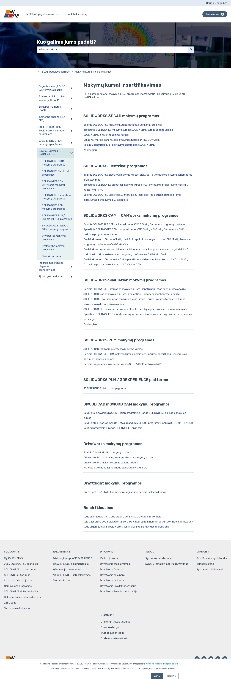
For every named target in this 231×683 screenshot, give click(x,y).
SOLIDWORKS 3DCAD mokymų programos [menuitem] (54, 163)
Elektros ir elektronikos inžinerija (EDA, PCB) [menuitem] (51, 98)
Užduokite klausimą (75, 14)
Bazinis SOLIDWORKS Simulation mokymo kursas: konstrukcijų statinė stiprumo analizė (134, 289)
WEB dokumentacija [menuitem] (112, 632)
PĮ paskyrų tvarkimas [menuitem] (50, 276)
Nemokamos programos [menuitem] (18, 586)
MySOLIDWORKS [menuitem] (13, 558)
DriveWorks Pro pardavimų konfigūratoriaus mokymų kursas (118, 457)
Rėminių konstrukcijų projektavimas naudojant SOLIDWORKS (119, 144)
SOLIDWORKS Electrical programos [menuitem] (55, 173)
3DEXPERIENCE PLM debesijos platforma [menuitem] (50, 142)
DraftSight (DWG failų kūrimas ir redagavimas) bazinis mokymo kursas (124, 492)
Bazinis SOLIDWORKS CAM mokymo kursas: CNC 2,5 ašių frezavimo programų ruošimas (134, 224)
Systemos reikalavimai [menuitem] (17, 608)
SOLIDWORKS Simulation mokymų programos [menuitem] (56, 197)
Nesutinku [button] (171, 675)
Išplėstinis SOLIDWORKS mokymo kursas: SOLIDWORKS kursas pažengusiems (128, 129)
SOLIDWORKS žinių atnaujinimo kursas (106, 134)
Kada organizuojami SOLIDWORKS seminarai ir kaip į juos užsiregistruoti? (126, 526)
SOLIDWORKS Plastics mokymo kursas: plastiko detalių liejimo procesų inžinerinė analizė (135, 309)
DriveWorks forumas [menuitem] (112, 569)
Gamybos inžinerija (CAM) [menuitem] (49, 108)
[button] (71, 86)
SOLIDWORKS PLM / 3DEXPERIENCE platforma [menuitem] (57, 217)
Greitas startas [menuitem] (61, 580)
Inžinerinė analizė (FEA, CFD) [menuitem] (52, 118)
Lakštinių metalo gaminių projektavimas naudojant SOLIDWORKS (121, 139)
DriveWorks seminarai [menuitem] (112, 575)
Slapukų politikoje (172, 663)
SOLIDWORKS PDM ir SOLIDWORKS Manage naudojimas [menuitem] (51, 131)
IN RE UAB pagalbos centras (42, 14)
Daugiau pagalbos (216, 3)
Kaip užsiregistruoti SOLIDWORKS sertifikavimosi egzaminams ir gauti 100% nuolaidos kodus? (138, 521)
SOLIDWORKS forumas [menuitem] (17, 575)
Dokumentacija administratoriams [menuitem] (24, 597)
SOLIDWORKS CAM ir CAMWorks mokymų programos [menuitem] (54, 185)
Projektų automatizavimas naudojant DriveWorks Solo (115, 467)
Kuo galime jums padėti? (66, 42)
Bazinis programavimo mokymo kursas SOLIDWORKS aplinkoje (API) (122, 364)
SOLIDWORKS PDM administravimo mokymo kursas (113, 349)
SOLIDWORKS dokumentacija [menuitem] (21, 591)
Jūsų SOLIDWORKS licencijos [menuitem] (21, 563)
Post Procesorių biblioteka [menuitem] (211, 558)
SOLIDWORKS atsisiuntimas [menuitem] (20, 569)
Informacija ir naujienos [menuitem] (18, 580)
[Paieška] (191, 49)
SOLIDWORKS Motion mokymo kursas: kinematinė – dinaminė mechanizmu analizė (131, 294)
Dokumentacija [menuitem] (110, 627)
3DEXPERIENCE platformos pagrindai (104, 388)
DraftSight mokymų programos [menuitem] (54, 248)
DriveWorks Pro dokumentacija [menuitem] (118, 586)
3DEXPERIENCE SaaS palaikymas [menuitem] (72, 575)
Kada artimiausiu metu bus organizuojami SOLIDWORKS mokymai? (122, 516)
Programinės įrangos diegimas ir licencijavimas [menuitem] (50, 266)
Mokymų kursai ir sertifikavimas (93, 71)
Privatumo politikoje (154, 663)
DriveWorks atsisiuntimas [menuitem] (115, 563)
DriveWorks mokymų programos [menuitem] (54, 237)
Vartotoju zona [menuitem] (109, 558)
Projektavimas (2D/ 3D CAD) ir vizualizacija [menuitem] (51, 88)
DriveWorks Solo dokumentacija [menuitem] (118, 591)
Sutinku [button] (157, 675)
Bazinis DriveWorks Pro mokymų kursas (106, 452)
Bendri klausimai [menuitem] (51, 256)
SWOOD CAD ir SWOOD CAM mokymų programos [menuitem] (56, 227)
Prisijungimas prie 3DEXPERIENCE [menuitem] (72, 558)
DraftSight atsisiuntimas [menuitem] (115, 621)
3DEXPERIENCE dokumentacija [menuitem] (71, 563)
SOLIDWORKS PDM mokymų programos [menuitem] (53, 207)
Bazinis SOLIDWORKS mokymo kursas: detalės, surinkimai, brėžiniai (122, 124)
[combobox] (112, 49)
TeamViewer (213, 14)
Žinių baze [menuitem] (10, 602)
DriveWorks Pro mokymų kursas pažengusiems (110, 462)
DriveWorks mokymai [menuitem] (112, 580)
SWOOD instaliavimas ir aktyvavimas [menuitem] (166, 563)
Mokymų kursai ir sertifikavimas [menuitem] (48, 153)
